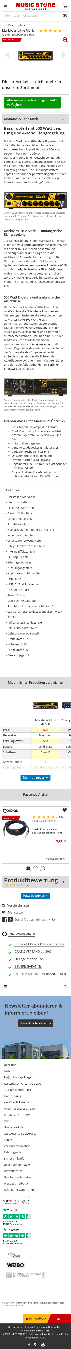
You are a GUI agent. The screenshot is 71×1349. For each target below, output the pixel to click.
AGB (47, 1330)
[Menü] (29, 1198)
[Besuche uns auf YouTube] (43, 1345)
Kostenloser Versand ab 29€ (22, 1083)
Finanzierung (12, 1096)
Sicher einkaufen (15, 1158)
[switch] (25, 1202)
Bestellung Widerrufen (19, 1190)
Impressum (40, 1327)
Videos (8, 1140)
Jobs (6, 1121)
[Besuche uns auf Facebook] (29, 1345)
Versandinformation (17, 1146)
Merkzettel (15, 912)
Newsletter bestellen (34, 1023)
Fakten (8, 1071)
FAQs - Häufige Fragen (18, 1077)
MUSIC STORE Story (17, 1115)
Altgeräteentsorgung (21, 933)
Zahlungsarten (13, 1152)
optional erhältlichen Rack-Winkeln (35, 476)
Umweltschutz (13, 1171)
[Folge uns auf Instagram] (35, 1345)
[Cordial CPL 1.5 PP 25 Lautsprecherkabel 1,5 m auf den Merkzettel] (65, 810)
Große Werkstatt (14, 1127)
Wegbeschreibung (16, 1183)
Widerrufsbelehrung (32, 1330)
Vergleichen (55, 858)
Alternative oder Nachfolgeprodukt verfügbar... (32, 102)
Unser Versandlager (17, 1165)
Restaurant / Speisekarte (20, 1133)
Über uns (10, 1065)
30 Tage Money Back (17, 1090)
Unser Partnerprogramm (20, 1108)
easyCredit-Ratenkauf (18, 1102)
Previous (8, 55)
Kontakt (29, 1327)
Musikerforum (15, 1327)
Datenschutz (55, 1327)
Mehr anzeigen (34, 777)
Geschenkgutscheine (17, 1177)
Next (63, 55)
